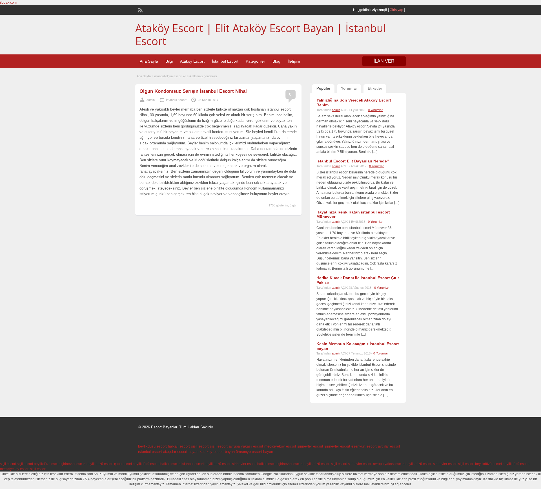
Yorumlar (349, 88)
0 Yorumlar (375, 110)
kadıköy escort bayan (217, 452)
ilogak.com (8, 3)
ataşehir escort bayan (180, 452)
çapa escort (123, 464)
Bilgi (169, 61)
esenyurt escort (364, 446)
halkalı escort (179, 446)
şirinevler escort (310, 446)
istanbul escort (150, 452)
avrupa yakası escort (246, 446)
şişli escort (200, 446)
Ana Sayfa (149, 61)
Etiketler (375, 88)
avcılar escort (389, 446)
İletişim (294, 61)
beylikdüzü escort (152, 446)
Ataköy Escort (192, 61)
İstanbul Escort (225, 61)
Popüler (323, 88)
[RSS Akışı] (140, 9)
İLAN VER (384, 61)
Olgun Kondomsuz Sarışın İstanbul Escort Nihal (193, 91)
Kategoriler (255, 61)
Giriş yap (396, 10)
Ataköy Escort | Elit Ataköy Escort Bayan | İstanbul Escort (260, 34)
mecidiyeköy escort (280, 446)
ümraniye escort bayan (254, 452)
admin (151, 100)
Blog (276, 61)
